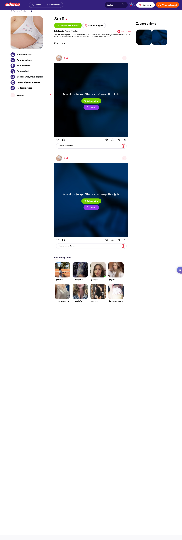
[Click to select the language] (131, 4)
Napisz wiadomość (70, 25)
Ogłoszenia (54, 4)
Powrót (15, 11)
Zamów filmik (23, 65)
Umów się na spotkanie (28, 82)
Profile (38, 4)
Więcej (20, 95)
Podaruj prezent (25, 87)
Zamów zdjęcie (24, 60)
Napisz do (24, 54)
